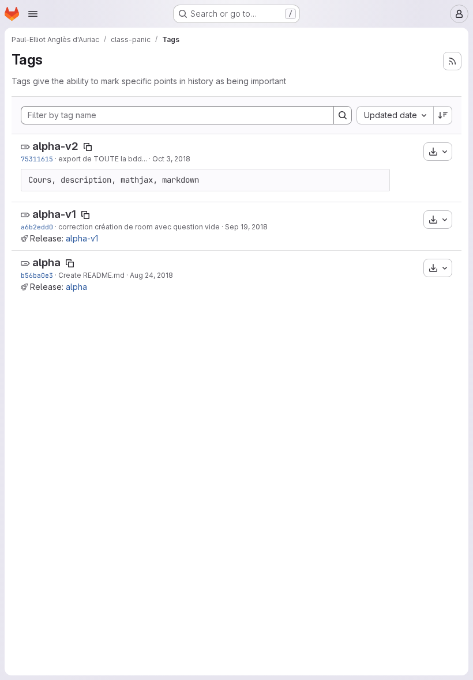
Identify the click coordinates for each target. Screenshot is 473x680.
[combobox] (394, 115)
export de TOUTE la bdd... (102, 158)
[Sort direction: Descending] (443, 115)
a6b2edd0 (37, 226)
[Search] (342, 115)
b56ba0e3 (37, 275)
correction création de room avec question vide (139, 226)
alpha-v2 (55, 146)
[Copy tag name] (88, 147)
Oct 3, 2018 (171, 158)
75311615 (37, 158)
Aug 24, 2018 (151, 275)
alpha (46, 262)
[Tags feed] (452, 61)
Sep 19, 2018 (246, 226)
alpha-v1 (54, 214)
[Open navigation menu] (33, 14)
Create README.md (91, 275)
